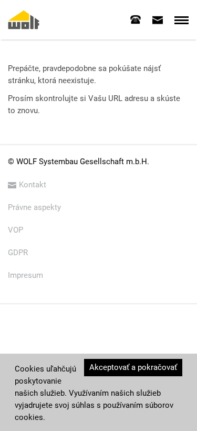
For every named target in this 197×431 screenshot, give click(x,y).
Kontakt (32, 184)
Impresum (25, 275)
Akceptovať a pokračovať (133, 367)
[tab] (136, 19)
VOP (15, 230)
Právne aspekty (34, 207)
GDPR (18, 252)
